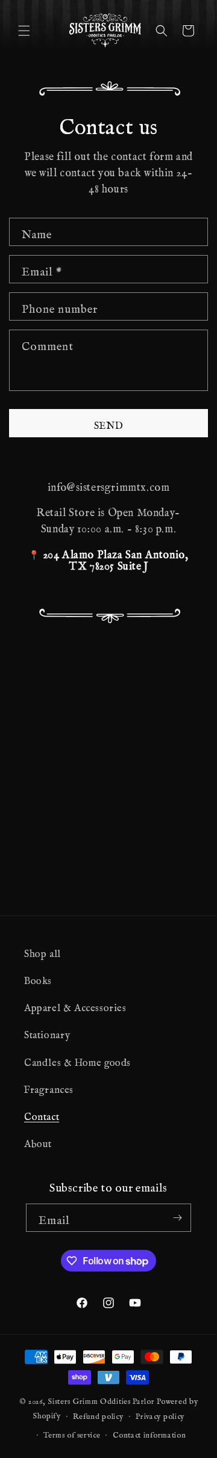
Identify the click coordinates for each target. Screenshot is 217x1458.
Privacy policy (160, 1414)
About (38, 1141)
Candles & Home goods (77, 1060)
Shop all (42, 951)
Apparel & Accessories (75, 1005)
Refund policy (98, 1414)
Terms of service (71, 1432)
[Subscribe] (177, 1218)
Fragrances (49, 1087)
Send (109, 423)
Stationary (47, 1032)
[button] (24, 30)
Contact (41, 1114)
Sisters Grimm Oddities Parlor (101, 1399)
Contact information (149, 1432)
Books (38, 978)
